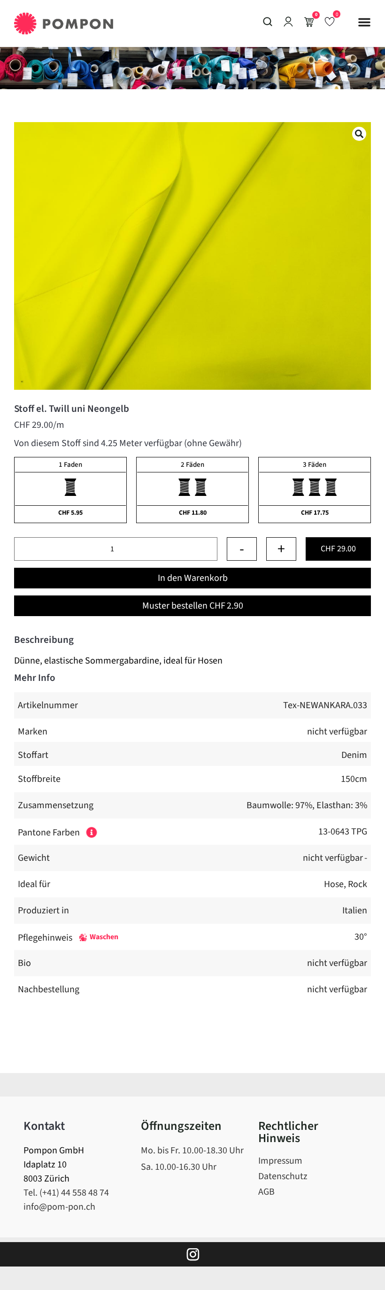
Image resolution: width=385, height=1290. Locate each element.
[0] (329, 21)
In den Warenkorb (193, 578)
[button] (364, 22)
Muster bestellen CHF (192, 605)
